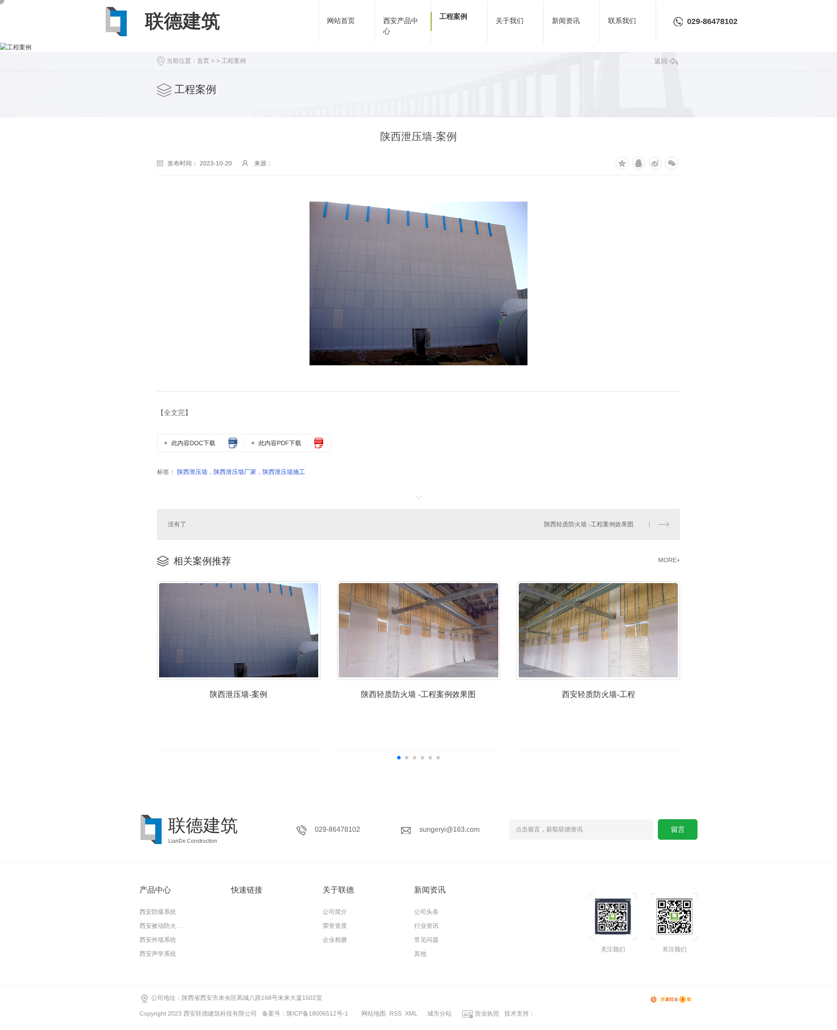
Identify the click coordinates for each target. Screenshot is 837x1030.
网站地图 (373, 1013)
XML (411, 1013)
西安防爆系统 (158, 911)
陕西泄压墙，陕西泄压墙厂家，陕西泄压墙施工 (241, 471)
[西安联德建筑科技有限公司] (116, 21)
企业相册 (335, 939)
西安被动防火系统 (163, 925)
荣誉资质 (335, 925)
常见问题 (426, 939)
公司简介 (335, 911)
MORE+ (669, 559)
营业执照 (486, 1013)
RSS (395, 1013)
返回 (660, 61)
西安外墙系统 (158, 939)
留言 (678, 829)
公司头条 (426, 911)
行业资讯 (426, 925)
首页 (203, 60)
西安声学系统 (158, 953)
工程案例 (233, 60)
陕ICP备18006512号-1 (317, 1013)
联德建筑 (182, 20)
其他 (420, 953)
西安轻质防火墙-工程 (598, 694)
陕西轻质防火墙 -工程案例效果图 (588, 524)
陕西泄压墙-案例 (238, 694)
